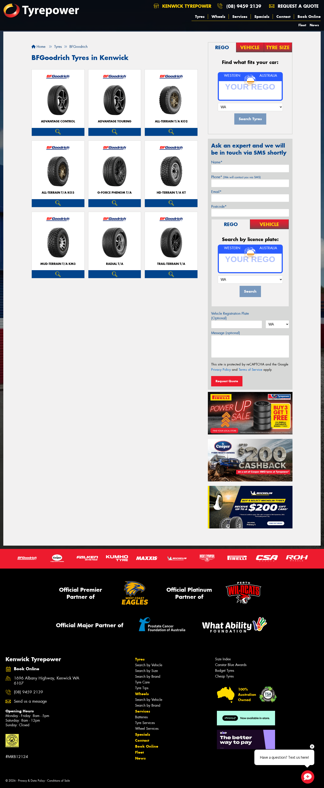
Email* (216, 191)
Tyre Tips (141, 688)
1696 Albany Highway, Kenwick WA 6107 (46, 681)
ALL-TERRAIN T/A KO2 (171, 121)
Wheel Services (146, 728)
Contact (283, 16)
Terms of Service (250, 369)
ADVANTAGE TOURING (114, 121)
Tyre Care (142, 682)
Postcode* (219, 206)
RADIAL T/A (114, 264)
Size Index (223, 659)
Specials (261, 16)
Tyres (200, 16)
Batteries (141, 717)
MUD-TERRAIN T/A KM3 (58, 264)
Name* (216, 162)
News (314, 25)
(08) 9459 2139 (243, 6)
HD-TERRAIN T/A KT (171, 193)
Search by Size (146, 670)
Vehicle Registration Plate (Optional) (230, 315)
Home (40, 46)
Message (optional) (225, 333)
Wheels (218, 16)
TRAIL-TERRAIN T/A (171, 264)
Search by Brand (147, 676)
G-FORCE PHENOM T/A (114, 193)
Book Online (309, 16)
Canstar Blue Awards (230, 665)
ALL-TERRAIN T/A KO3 (58, 193)
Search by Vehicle (148, 665)
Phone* (236, 177)
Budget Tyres (224, 670)
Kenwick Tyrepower (186, 6)
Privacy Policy (221, 369)
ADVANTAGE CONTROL (58, 121)
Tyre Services (145, 723)
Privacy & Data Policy (31, 780)
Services (239, 16)
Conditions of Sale (58, 780)
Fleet (302, 25)
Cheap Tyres (224, 676)
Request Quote (227, 381)
